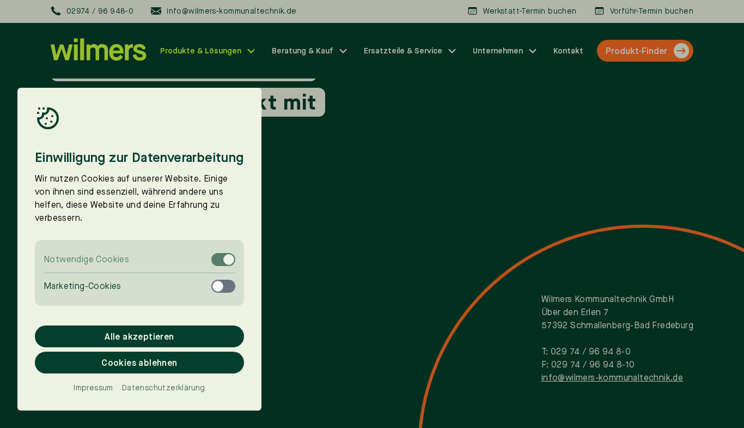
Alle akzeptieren (139, 336)
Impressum (93, 388)
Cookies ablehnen (139, 363)
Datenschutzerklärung (163, 388)
